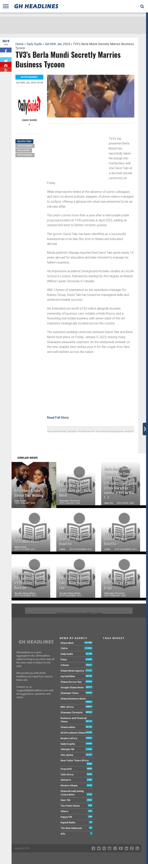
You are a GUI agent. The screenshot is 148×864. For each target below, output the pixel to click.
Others (64, 811)
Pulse (64, 659)
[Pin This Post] (6, 64)
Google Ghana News (72, 687)
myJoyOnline (68, 676)
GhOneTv (66, 779)
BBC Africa (67, 706)
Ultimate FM (67, 749)
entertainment (25, 155)
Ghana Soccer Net (71, 681)
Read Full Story (58, 417)
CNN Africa (67, 774)
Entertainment (25, 146)
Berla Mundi (23, 150)
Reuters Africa (69, 738)
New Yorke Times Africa (74, 760)
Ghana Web (67, 642)
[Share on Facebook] (6, 50)
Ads (63, 833)
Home (19, 44)
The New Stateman (71, 828)
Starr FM (65, 800)
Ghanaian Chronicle (72, 712)
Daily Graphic (68, 743)
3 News (65, 665)
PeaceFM (66, 768)
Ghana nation (68, 727)
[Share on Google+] (6, 69)
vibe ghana (67, 754)
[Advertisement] (76, 153)
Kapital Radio (68, 822)
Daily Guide (34, 44)
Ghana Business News (73, 698)
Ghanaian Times (70, 693)
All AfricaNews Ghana (73, 732)
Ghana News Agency (72, 670)
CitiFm (64, 648)
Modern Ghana (69, 785)
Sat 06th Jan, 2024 (57, 44)
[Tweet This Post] (6, 59)
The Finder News (70, 805)
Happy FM (66, 816)
